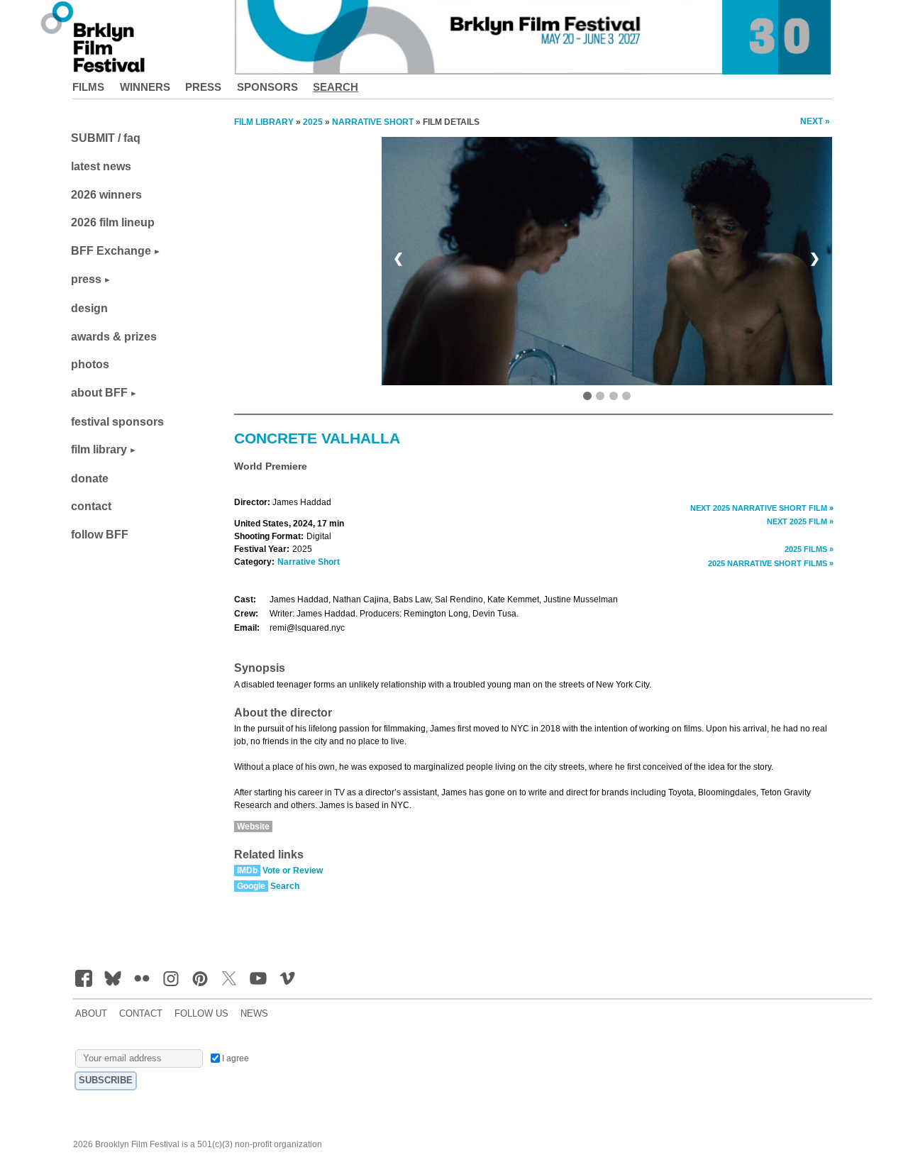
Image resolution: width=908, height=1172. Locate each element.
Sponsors (267, 87)
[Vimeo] (287, 978)
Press (203, 87)
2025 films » (809, 549)
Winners (145, 87)
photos (90, 364)
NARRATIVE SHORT (373, 122)
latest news (101, 166)
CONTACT (140, 1014)
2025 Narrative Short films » (771, 563)
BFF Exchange (111, 251)
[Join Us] (83, 978)
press (86, 279)
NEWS (254, 1014)
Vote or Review (292, 870)
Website (253, 826)
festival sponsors (117, 422)
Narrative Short (308, 562)
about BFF (99, 393)
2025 (313, 122)
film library (99, 449)
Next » (815, 121)
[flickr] (141, 978)
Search (335, 87)
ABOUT (91, 1014)
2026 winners (106, 195)
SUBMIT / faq (105, 138)
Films (88, 87)
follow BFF (99, 535)
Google (251, 886)
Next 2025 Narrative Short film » (762, 508)
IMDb (247, 870)
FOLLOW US (201, 1014)
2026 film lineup (113, 222)
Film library (264, 122)
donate (90, 478)
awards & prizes (114, 337)
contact (91, 506)
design (89, 308)
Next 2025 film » (800, 521)
